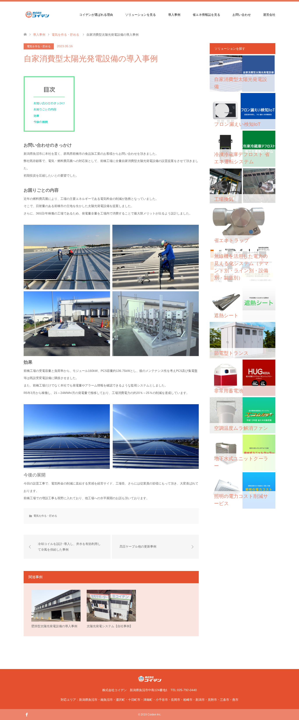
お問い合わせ (241, 14)
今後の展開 (40, 122)
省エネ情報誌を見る (206, 14)
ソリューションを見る (140, 14)
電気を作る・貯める (39, 46)
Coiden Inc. (154, 714)
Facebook (26, 714)
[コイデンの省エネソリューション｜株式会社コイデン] (51, 14)
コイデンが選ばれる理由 (96, 14)
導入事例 (174, 14)
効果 (36, 116)
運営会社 (269, 14)
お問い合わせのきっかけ (49, 103)
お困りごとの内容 (44, 109)
